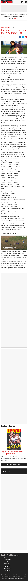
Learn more (16, 18)
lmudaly (3, 36)
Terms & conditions (8, 578)
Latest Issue (8, 426)
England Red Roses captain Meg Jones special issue (12, 453)
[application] (14, 243)
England (13, 27)
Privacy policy (14, 578)
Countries (7, 27)
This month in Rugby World (14, 464)
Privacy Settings (21, 578)
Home (2, 27)
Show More (7, 471)
